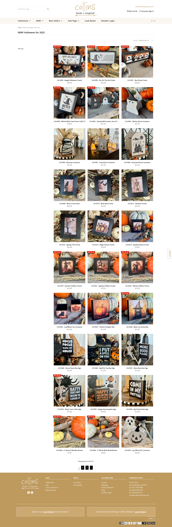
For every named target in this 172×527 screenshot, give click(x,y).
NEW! (38, 21)
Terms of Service (52, 487)
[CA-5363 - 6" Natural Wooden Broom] (69, 432)
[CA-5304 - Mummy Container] (69, 144)
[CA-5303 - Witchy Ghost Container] (137, 103)
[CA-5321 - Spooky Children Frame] (103, 267)
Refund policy (51, 490)
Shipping (104, 485)
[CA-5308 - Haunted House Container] (137, 144)
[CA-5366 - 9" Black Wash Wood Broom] (103, 432)
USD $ (151, 518)
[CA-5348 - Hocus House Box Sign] (69, 349)
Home (20, 27)
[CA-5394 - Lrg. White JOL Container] (137, 432)
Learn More (140, 511)
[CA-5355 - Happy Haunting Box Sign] (103, 391)
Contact (104, 482)
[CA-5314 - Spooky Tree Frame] (69, 226)
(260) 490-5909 (137, 490)
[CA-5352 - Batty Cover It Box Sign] (69, 391)
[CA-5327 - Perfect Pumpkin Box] (103, 308)
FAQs (103, 490)
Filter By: (21, 49)
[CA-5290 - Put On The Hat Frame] (103, 62)
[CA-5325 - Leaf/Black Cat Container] (69, 308)
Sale (47, 485)
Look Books (90, 21)
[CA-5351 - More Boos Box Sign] (137, 349)
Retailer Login (108, 21)
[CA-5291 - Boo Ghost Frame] (137, 62)
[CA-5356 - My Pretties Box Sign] (137, 391)
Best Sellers (54, 21)
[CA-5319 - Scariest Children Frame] (69, 267)
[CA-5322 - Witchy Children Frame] (137, 267)
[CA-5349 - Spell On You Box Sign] (103, 349)
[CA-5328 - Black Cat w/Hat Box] (137, 308)
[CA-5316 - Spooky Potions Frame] (137, 226)
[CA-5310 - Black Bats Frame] (103, 185)
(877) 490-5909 (137, 487)
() (133, 11)
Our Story (77, 482)
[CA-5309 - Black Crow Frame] (69, 185)
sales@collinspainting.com (144, 7)
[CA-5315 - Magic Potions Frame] (103, 226)
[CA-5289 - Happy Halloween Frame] (69, 62)
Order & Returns (107, 487)
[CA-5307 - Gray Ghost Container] (103, 144)
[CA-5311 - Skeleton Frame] (137, 185)
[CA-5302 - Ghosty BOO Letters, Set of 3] (103, 103)
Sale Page (72, 21)
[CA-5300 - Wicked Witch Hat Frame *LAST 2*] (69, 103)
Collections (23, 21)
